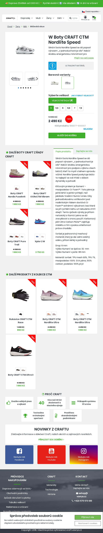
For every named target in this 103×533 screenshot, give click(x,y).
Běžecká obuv (37, 26)
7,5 (80, 108)
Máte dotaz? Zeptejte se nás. (81, 486)
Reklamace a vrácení (17, 507)
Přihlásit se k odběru (50, 439)
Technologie (51, 489)
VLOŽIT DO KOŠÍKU (67, 135)
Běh (25, 26)
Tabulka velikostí (17, 502)
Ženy (18, 26)
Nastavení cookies (87, 523)
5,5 (57, 108)
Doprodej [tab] (26, 18)
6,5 (68, 108)
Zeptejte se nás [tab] (84, 151)
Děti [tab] (59, 18)
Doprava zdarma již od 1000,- (17, 488)
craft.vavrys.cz (74, 530)
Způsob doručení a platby (17, 497)
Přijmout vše (87, 517)
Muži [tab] (38, 18)
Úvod (9, 26)
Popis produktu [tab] (63, 151)
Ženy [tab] (49, 18)
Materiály (51, 485)
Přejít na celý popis (84, 57)
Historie (51, 494)
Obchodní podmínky (17, 493)
